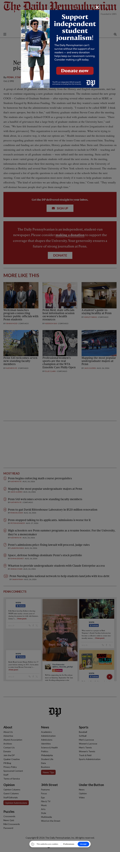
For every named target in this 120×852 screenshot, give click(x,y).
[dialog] (60, 426)
